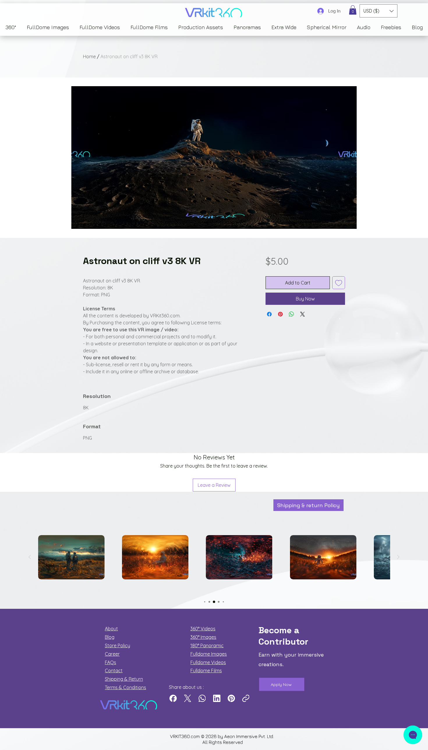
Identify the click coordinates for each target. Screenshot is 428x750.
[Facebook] (173, 698)
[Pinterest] (231, 698)
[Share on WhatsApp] (291, 314)
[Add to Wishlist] (338, 282)
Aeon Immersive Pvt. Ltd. (249, 736)
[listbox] (378, 10)
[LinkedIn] (216, 698)
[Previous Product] (29, 556)
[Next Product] (398, 556)
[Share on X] (302, 314)
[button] (353, 10)
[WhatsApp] (202, 698)
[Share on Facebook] (269, 314)
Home (89, 56)
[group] (214, 567)
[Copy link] (246, 698)
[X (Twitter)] (187, 698)
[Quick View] (71, 557)
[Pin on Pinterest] (280, 314)
